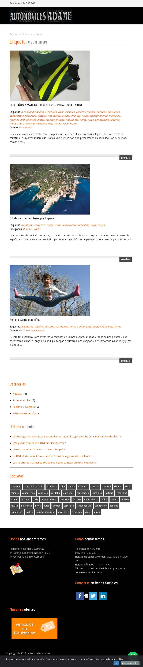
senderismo (102, 119)
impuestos (54, 115)
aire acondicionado (32, 111)
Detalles (125, 157)
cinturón (107, 486)
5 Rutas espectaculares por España (32, 218)
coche (50, 225)
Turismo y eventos (33, 330)
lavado (65, 115)
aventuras (51, 111)
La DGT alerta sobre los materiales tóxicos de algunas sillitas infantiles (52, 456)
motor (40, 119)
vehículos (83, 225)
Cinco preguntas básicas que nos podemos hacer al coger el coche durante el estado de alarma (67, 436)
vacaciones (54, 123)
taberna (114, 119)
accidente (15, 486)
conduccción (28, 492)
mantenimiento (98, 115)
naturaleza (72, 119)
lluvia (85, 115)
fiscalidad (30, 115)
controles (43, 492)
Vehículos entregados (25, 413)
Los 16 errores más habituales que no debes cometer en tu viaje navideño (55, 462)
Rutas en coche (32, 229)
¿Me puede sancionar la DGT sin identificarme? (39, 443)
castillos (70, 111)
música (60, 119)
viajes (73, 123)
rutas (91, 119)
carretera (39, 225)
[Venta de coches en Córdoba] (41, 15)
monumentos (28, 119)
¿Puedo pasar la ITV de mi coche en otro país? (39, 449)
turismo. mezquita (36, 123)
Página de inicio (18, 34)
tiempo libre (17, 123)
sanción (56, 505)
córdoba (101, 111)
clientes (80, 111)
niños (83, 119)
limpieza (75, 115)
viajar (65, 123)
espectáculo (17, 115)
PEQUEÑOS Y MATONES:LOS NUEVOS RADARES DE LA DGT (46, 105)
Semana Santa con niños (25, 320)
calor (61, 111)
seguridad (69, 505)
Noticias (27, 127)
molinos (14, 119)
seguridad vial (84, 505)
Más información (130, 663)
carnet (72, 486)
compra (90, 111)
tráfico (30, 512)
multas (114, 499)
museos (50, 119)
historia (41, 115)
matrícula (114, 115)
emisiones (114, 111)
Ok (116, 663)
